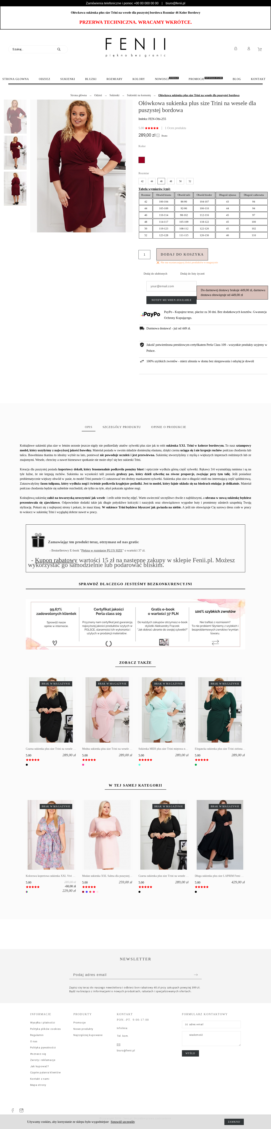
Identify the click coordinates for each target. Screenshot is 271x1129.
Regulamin (37, 1035)
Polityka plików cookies (45, 1028)
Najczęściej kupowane (88, 1035)
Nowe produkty (83, 1028)
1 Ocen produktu (175, 128)
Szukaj (63, 49)
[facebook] (12, 1110)
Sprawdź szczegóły (123, 1121)
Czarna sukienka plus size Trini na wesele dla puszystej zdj (59, 748)
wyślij (190, 1053)
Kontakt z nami (39, 1078)
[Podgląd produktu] (57, 710)
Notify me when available (171, 300)
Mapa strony (38, 1084)
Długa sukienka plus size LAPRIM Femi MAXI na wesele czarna (231, 875)
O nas (33, 1041)
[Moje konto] (249, 48)
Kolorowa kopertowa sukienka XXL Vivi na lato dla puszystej (60, 875)
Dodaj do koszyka (182, 254)
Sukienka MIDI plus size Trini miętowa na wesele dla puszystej (174, 748)
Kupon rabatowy (56, 560)
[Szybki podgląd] (45, 710)
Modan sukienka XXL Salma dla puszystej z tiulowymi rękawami (119, 875)
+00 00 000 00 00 (146, 3)
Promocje (79, 1022)
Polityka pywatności (43, 1047)
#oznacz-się (38, 1053)
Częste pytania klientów (45, 1072)
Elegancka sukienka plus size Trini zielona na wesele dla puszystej (232, 748)
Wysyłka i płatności (42, 1022)
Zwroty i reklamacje (42, 1060)
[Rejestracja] (236, 48)
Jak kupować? (39, 1066)
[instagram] (21, 1110)
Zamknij (234, 1121)
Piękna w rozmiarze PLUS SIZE (101, 550)
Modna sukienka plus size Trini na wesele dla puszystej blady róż (118, 748)
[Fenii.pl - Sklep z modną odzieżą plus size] (135, 47)
